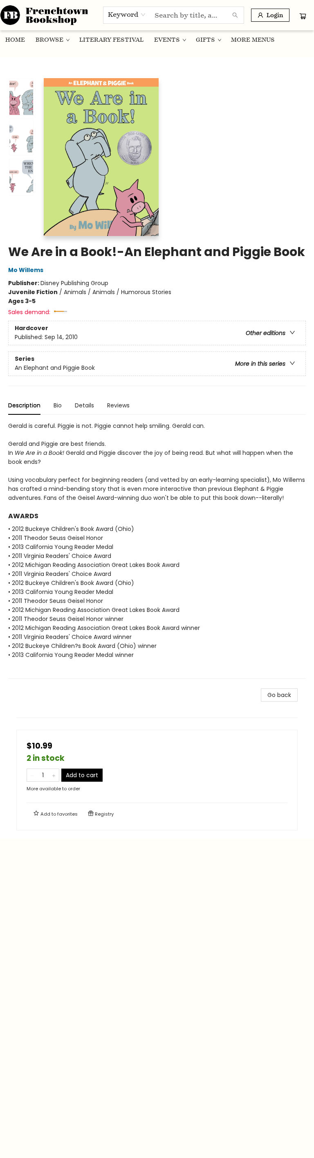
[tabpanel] (157, 550)
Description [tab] (24, 405)
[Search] (235, 15)
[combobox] (126, 14)
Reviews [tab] (118, 405)
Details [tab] (84, 405)
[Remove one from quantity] (32, 775)
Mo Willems (25, 270)
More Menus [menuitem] (253, 39)
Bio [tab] (58, 405)
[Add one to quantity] (54, 775)
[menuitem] (15, 39)
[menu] (157, 39)
